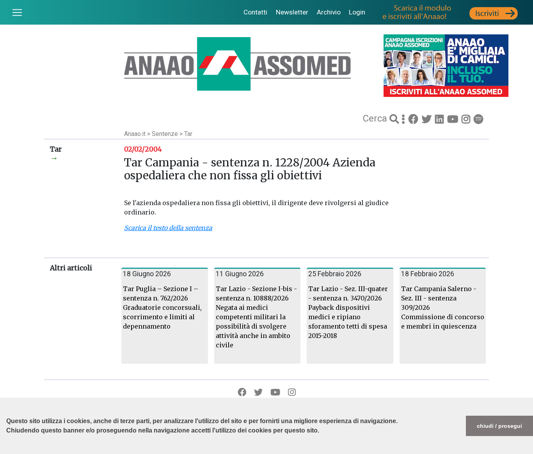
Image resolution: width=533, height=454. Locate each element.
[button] (7, 450)
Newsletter (292, 12)
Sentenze (165, 134)
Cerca (376, 118)
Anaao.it (135, 134)
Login (357, 12)
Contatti (255, 12)
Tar (188, 134)
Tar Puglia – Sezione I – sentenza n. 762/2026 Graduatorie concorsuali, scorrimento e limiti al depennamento (162, 307)
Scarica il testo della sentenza (168, 228)
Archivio (329, 12)
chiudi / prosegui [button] (499, 426)
